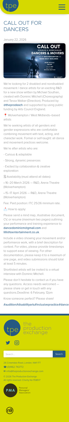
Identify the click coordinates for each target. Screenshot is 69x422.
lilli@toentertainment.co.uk (21, 232)
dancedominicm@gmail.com (22, 228)
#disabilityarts (25, 304)
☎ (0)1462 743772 (14, 366)
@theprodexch (13, 105)
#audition (10, 304)
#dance (64, 304)
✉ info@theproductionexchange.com (23, 371)
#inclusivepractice (47, 304)
